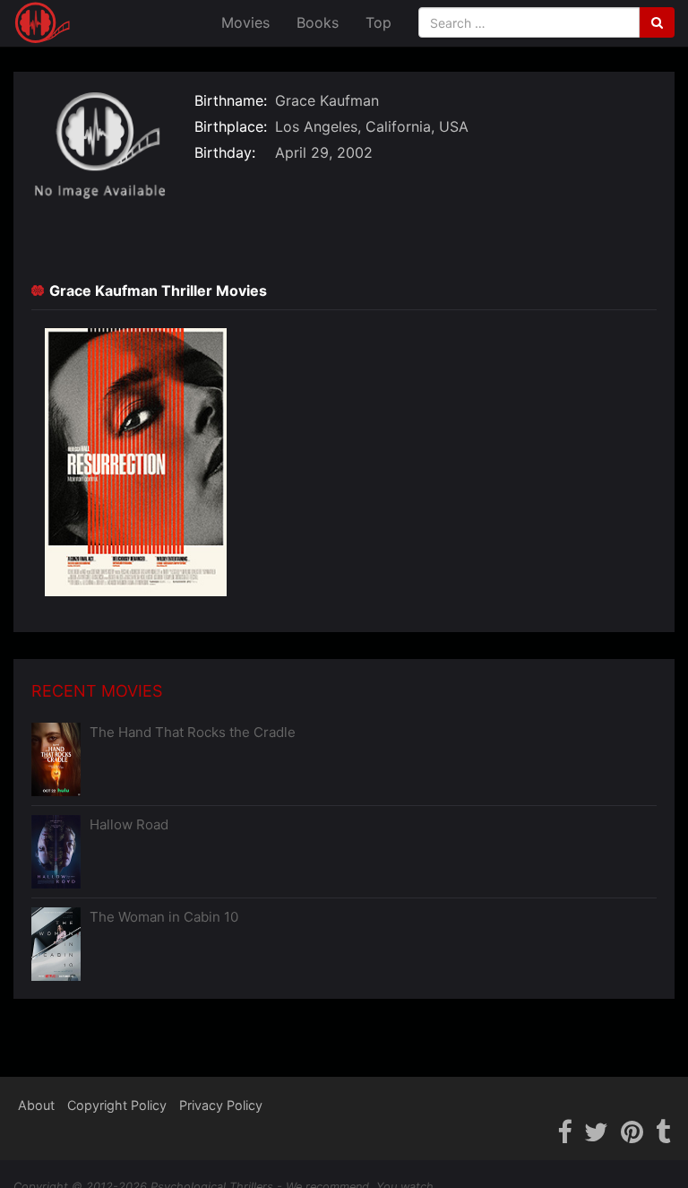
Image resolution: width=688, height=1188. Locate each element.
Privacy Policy (220, 1105)
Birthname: (230, 100)
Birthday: (224, 152)
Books (318, 22)
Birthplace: (230, 126)
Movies (245, 22)
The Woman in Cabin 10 (164, 916)
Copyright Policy (117, 1105)
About (36, 1105)
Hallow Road (129, 824)
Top (378, 22)
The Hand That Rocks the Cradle (193, 732)
